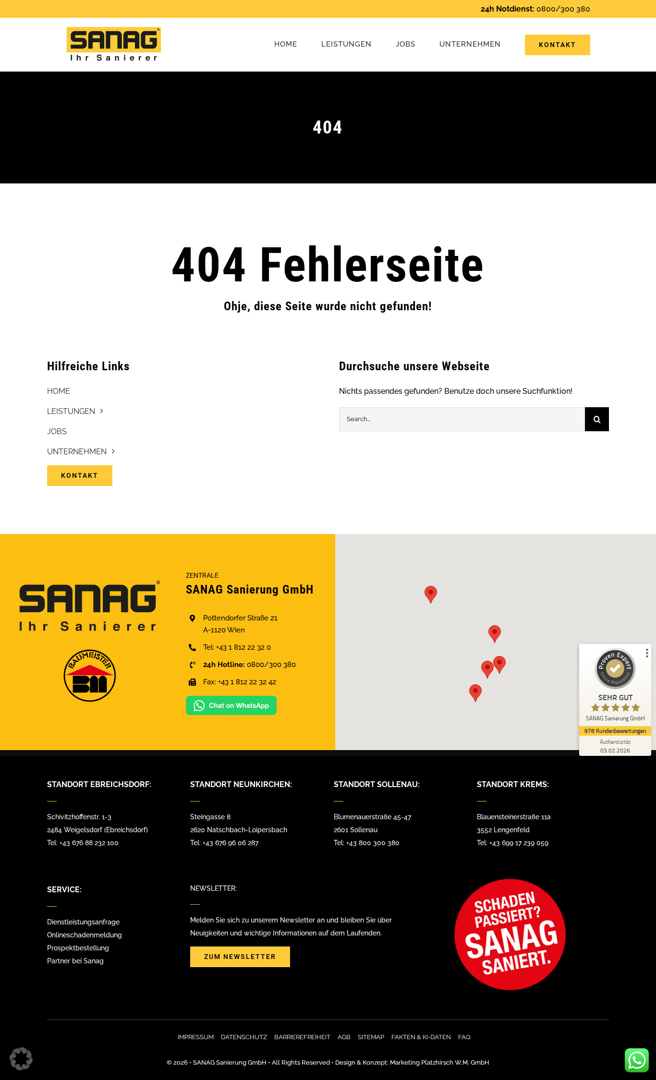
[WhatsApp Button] (231, 699)
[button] (494, 634)
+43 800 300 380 (373, 843)
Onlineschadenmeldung (84, 935)
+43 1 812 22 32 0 (243, 647)
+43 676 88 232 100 (89, 843)
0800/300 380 (563, 8)
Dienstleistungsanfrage (83, 922)
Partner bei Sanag (75, 961)
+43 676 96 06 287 (230, 843)
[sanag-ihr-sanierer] (114, 30)
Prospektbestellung (78, 948)
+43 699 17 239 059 (518, 843)
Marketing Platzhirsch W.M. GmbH (439, 1062)
